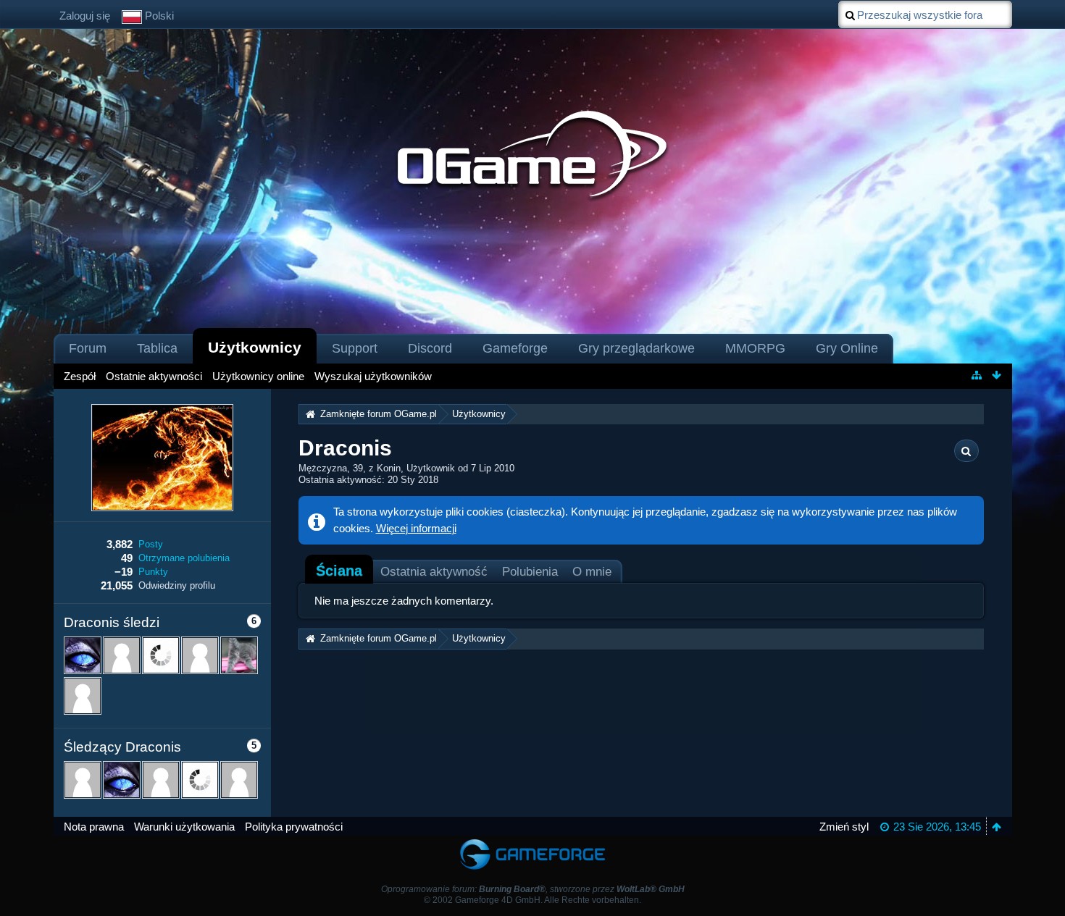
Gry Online (847, 348)
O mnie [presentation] (591, 571)
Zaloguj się (84, 15)
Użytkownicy (254, 347)
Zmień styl (844, 826)
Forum (87, 348)
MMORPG (755, 348)
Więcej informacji (416, 528)
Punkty (153, 571)
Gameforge (515, 348)
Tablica (157, 348)
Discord (430, 348)
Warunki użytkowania (184, 826)
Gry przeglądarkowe (636, 348)
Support (354, 348)
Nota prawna (94, 826)
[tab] (339, 570)
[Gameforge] (532, 842)
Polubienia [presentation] (530, 571)
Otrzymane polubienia (184, 557)
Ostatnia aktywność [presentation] (434, 571)
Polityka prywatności (294, 826)
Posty (150, 544)
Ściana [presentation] (339, 571)
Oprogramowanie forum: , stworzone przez (533, 889)
